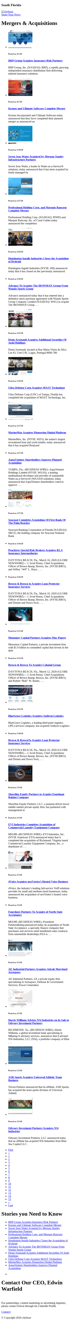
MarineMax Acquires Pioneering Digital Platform (37, 432)
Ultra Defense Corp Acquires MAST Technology (36, 387)
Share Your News (11, 14)
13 (9, 1193)
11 (9, 1186)
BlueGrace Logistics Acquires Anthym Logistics (36, 715)
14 (9, 1196)
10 (9, 1183)
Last (10, 1205)
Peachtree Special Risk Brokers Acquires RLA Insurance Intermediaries (35, 552)
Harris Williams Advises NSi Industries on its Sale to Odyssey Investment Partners (38, 1022)
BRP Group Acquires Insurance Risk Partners (35, 60)
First (10, 1149)
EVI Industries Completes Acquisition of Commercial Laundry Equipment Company (34, 826)
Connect (6, 1311)
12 (9, 1189)
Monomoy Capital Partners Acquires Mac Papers (37, 637)
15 (9, 1199)
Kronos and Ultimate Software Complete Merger (36, 108)
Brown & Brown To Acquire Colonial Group (34, 664)
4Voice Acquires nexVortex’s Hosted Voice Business (38, 881)
